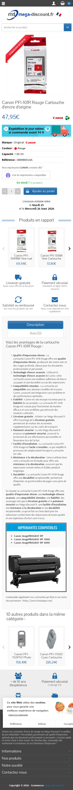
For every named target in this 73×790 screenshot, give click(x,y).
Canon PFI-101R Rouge (36, 358)
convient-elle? (35, 167)
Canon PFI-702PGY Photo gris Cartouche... (21, 657)
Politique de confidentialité (18, 715)
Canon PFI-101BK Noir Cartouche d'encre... (52, 259)
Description (35, 324)
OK (67, 27)
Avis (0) (35, 333)
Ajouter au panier (43, 191)
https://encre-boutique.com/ (38, 600)
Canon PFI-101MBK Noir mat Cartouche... (21, 259)
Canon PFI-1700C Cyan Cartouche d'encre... (51, 657)
